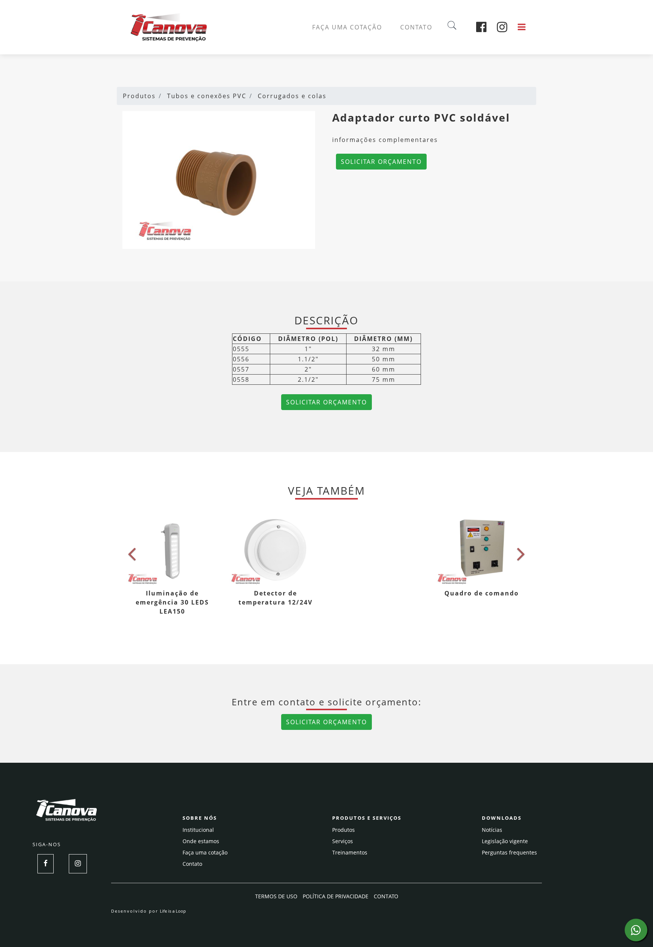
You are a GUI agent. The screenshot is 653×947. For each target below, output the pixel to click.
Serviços (342, 841)
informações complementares (385, 140)
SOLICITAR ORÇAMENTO (381, 161)
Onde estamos (201, 841)
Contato (192, 863)
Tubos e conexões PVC (206, 96)
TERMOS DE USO (276, 896)
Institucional (198, 829)
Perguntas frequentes (509, 852)
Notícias (492, 829)
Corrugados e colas (292, 96)
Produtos (139, 96)
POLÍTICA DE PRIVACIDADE (335, 896)
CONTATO (416, 27)
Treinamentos (349, 852)
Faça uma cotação (205, 852)
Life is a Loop (173, 911)
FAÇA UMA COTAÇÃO (347, 27)
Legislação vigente (505, 841)
